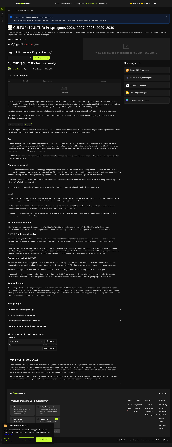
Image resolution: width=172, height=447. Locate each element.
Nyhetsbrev (65, 3)
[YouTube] (163, 394)
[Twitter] (159, 394)
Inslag (161, 428)
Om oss (129, 405)
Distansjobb (149, 408)
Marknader (90, 3)
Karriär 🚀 (129, 409)
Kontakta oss (149, 411)
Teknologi (162, 415)
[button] (64, 309)
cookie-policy (9, 435)
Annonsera (103, 3)
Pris (9, 10)
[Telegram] (166, 394)
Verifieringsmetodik (151, 415)
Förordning (163, 405)
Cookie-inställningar (162, 440)
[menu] (2, 15)
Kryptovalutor (138, 405)
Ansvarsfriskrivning (147, 440)
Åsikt (161, 422)
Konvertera (137, 408)
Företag (161, 408)
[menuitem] (2, 9)
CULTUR (14, 10)
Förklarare (162, 425)
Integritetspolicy (134, 440)
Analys (161, 418)
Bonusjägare (79, 3)
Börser (136, 411)
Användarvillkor (122, 440)
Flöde (57, 3)
